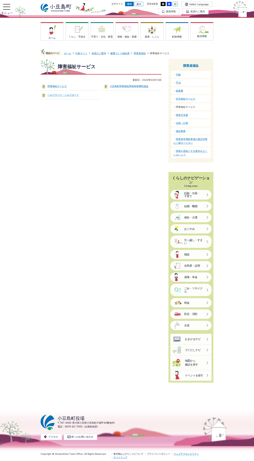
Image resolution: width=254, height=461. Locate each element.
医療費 (179, 90)
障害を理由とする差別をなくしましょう (190, 153)
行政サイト (81, 53)
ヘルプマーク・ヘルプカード (63, 94)
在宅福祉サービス (185, 98)
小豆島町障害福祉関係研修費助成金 (129, 86)
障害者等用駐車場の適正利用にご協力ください (190, 141)
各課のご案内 (99, 53)
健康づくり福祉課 (120, 53)
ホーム (67, 53)
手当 (178, 82)
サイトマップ (120, 457)
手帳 (178, 74)
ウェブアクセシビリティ (186, 454)
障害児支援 (182, 115)
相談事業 (181, 131)
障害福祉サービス (57, 86)
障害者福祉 (140, 53)
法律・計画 (182, 122)
